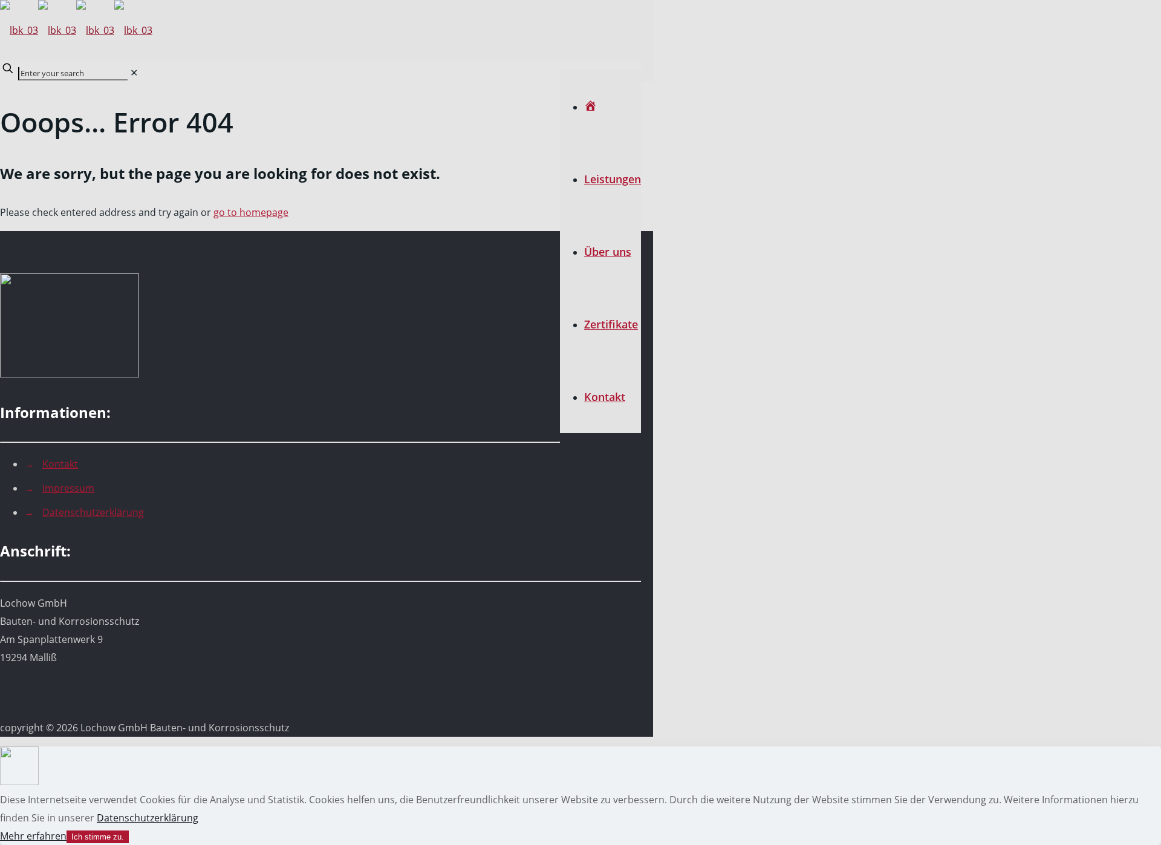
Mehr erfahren (33, 836)
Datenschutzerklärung (93, 512)
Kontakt (60, 464)
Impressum (68, 488)
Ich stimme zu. (97, 836)
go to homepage (250, 212)
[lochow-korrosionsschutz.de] (76, 30)
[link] (134, 72)
